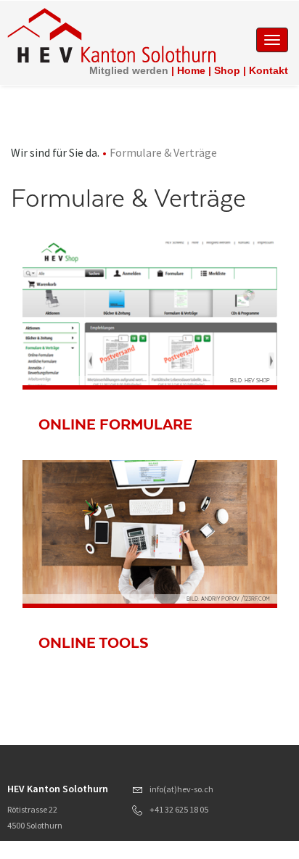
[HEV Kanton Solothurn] (111, 35)
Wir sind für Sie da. (55, 152)
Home (191, 70)
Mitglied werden (128, 70)
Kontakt (268, 70)
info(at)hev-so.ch (181, 789)
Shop (227, 70)
